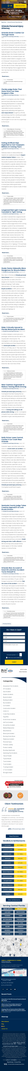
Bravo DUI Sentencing (19, 557)
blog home (3, 22)
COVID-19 (6, 711)
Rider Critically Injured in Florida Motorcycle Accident (13, 328)
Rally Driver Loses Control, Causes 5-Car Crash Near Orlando (12, 439)
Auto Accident (9, 423)
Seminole (23, 1042)
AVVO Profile (23, 669)
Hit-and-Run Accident (11, 611)
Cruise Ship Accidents (9, 714)
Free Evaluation (20, 5)
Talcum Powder (7, 756)
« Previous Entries (6, 623)
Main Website (5, 1021)
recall (23, 202)
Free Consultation (14, 16)
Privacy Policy (17, 1062)
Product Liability (10, 196)
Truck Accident (7, 764)
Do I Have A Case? (14, 630)
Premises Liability (8, 744)
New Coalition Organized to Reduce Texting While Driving (13, 385)
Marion (18, 1042)
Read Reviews (14, 836)
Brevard (8, 1044)
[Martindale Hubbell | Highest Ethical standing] (14, 784)
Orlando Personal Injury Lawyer (10, 1046)
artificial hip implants (9, 198)
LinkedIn (11, 989)
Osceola (4, 1044)
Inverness (7, 930)
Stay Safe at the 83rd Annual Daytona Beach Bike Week (13, 1000)
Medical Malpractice (11, 129)
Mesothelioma (7, 730)
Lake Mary (7, 912)
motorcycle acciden (9, 345)
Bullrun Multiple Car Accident (11, 496)
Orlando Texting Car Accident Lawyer (16, 429)
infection (18, 199)
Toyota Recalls (7, 758)
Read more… (6, 76)
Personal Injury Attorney (17, 202)
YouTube (15, 989)
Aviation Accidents (8, 694)
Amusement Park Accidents (10, 686)
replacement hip (6, 203)
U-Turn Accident (7, 770)
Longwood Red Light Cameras (11, 257)
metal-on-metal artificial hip (14, 200)
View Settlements (14, 900)
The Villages (20, 919)
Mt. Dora (20, 923)
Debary (7, 923)
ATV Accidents (7, 689)
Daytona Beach (7, 919)
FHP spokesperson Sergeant (12, 614)
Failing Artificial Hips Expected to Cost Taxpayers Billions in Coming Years (12, 145)
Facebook (3, 989)
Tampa (20, 915)
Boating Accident (7, 700)
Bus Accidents (7, 703)
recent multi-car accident (15, 448)
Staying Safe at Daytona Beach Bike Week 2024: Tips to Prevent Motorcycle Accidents (13, 1011)
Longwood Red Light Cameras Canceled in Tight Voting (13, 211)
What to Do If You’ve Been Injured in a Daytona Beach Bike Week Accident (11, 1005)
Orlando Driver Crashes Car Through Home (12, 33)
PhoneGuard (6, 431)
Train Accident (7, 761)
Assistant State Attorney (10, 557)
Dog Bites (6, 716)
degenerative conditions (11, 199)
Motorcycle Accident (8, 733)
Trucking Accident (8, 767)
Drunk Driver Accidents (9, 719)
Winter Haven (21, 912)
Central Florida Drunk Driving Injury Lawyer (11, 558)
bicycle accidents (6, 288)
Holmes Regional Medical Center (9, 374)
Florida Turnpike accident (12, 497)
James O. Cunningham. (11, 1060)
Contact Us (4, 1028)
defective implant (17, 198)
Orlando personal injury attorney (11, 391)
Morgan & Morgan (10, 133)
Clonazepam (8, 613)
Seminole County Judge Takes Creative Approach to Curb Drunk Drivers (13, 507)
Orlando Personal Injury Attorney (11, 36)
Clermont (20, 926)
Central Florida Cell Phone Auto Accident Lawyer (14, 425)
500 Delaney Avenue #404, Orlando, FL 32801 (14, 972)
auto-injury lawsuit (7, 113)
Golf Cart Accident (8, 722)
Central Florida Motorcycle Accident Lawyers (14, 372)
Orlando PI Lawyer (10, 561)
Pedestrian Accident (8, 739)
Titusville (20, 930)
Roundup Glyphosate (9, 750)
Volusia (20, 1044)
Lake (12, 1044)
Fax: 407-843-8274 (7, 985)
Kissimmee (7, 915)
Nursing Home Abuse (9, 736)
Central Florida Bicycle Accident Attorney (13, 318)
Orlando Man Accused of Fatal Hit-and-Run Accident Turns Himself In (12, 570)
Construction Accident (9, 708)
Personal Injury (10, 79)
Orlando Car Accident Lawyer (17, 259)
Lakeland (7, 934)
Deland (7, 926)
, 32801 (9, 980)
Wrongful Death (7, 772)
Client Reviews (23, 671)
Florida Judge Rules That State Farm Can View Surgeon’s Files (11, 91)
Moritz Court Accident (9, 81)
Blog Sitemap (10, 1062)
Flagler (15, 1042)
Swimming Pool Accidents (10, 753)
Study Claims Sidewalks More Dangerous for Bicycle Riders (13, 269)
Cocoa (20, 934)
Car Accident (6, 705)
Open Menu (25, 2)
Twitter (7, 989)
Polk (15, 1044)
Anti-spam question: (11, 654)
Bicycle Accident (10, 316)
